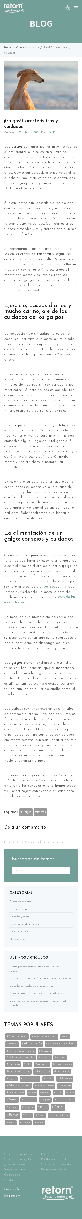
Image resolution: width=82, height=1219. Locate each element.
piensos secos (47, 587)
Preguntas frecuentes (55, 1154)
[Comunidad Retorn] (13, 11)
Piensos (41, 1115)
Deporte (12, 1079)
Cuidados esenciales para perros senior (31, 985)
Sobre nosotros (14, 1169)
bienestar (45, 1057)
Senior (11, 1122)
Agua (66, 1036)
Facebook (11, 1189)
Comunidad (12, 1174)
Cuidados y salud (19, 916)
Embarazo (65, 1086)
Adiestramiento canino (45, 1036)
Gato (71, 1092)
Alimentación (33, 1043)
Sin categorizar (18, 939)
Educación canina (19, 1085)
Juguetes (12, 1107)
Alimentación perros (20, 909)
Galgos (27, 812)
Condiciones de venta (56, 1164)
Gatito (59, 1092)
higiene (46, 1100)
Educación (66, 1078)
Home (8, 47)
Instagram (12, 1196)
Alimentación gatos (20, 901)
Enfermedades (16, 1092)
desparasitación (31, 1079)
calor (28, 1064)
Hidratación (30, 1100)
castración (42, 1064)
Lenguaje (28, 1107)
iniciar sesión (21, 842)
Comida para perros (18, 1154)
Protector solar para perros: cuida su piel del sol (36, 993)
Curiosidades (63, 1071)
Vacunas (25, 1122)
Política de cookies (54, 1169)
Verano (40, 1122)
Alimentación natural (22, 1051)
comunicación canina (19, 1071)
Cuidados (43, 1071)
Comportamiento (63, 1064)
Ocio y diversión (26, 47)
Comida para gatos (18, 1159)
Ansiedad (46, 1051)
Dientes (49, 1079)
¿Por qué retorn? (15, 1164)
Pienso (28, 1115)
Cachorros (14, 1064)
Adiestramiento (18, 1036)
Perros (41, 812)
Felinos (46, 1092)
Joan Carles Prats (65, 1100)
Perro (44, 1107)
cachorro (61, 1057)
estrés (33, 1092)
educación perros (45, 1086)
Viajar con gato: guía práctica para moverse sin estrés (40, 978)
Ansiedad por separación (21, 1057)
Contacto (10, 1180)
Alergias (12, 1044)
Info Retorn (54, 132)
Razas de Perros (60, 1115)
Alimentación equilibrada (62, 1044)
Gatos (13, 1099)
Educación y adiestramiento (25, 924)
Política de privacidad (56, 1159)
